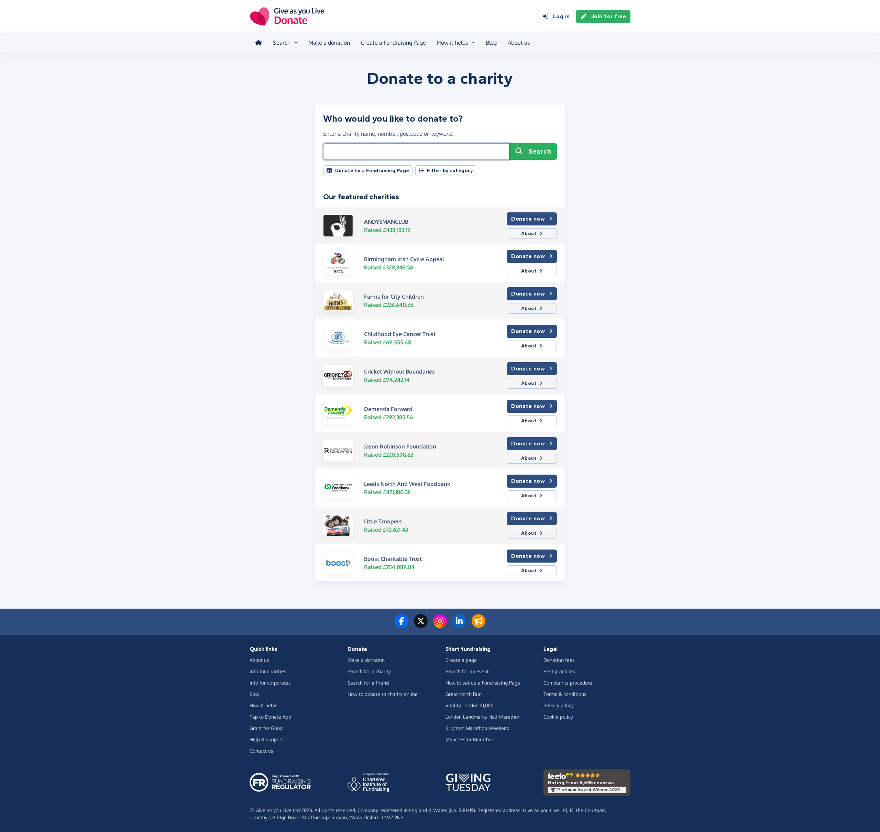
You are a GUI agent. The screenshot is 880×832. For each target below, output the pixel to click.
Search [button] (281, 42)
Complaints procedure (567, 683)
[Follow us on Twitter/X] (421, 625)
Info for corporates (270, 683)
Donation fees (559, 660)
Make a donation (329, 42)
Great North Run (464, 694)
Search (540, 151)
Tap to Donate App (270, 717)
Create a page (461, 660)
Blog (491, 42)
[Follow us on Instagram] (440, 625)
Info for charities (268, 671)
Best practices (559, 671)
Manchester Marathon (470, 739)
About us (519, 42)
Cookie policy (558, 717)
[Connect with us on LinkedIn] (459, 625)
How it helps (263, 705)
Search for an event (467, 671)
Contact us (261, 751)
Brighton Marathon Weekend (477, 728)
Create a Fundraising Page (393, 42)
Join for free (608, 16)
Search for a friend (368, 683)
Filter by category (450, 171)
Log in (561, 16)
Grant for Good (266, 728)
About (529, 233)
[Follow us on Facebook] (401, 625)
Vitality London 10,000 (469, 705)
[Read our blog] (478, 625)
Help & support (266, 739)
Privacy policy (558, 705)
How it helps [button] (452, 42)
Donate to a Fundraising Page (372, 171)
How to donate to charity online (383, 694)
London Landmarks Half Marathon (483, 717)
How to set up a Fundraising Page (483, 683)
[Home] (258, 42)
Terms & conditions (564, 694)
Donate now (528, 218)
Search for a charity (369, 671)
